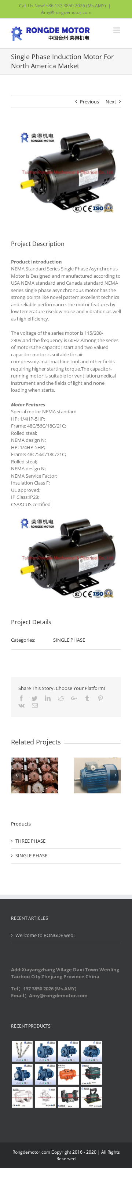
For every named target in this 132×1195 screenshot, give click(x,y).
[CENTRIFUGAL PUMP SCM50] (45, 1051)
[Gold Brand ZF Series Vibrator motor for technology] (91, 1074)
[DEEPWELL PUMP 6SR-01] (22, 1051)
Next (111, 101)
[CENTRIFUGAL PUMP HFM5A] (45, 1074)
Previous (89, 101)
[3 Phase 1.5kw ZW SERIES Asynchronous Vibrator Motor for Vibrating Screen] (91, 1097)
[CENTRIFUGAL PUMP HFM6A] (22, 1074)
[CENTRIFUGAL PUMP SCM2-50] (68, 1051)
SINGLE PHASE (69, 640)
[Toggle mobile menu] (117, 30)
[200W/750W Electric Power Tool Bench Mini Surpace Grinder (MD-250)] (68, 1097)
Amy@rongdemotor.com (66, 12)
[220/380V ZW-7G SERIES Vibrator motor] (22, 1097)
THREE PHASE (30, 841)
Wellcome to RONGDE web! (44, 935)
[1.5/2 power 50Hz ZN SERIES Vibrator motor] (45, 1097)
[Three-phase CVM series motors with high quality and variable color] (68, 1074)
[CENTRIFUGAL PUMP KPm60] (91, 1051)
